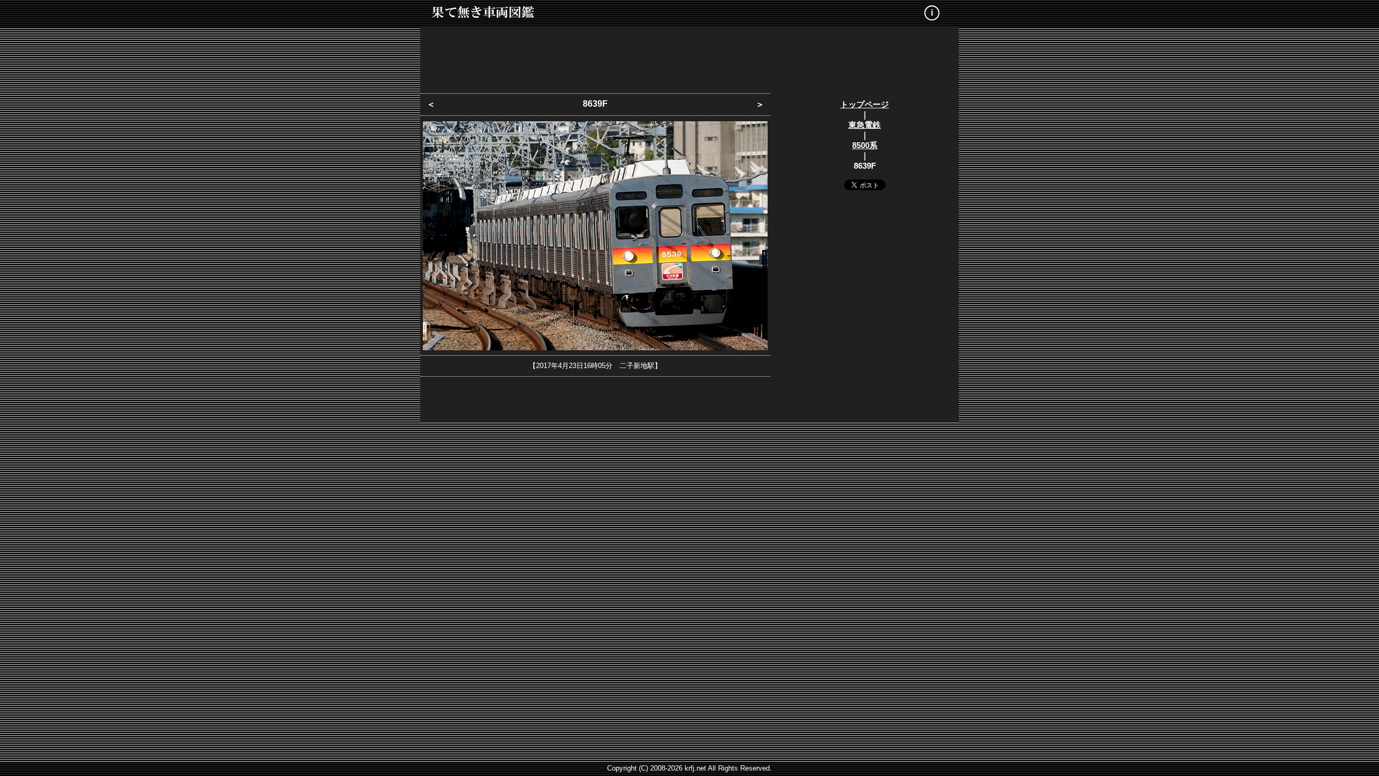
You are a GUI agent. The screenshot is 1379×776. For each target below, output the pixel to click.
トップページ (864, 104)
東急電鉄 (864, 124)
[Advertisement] (689, 56)
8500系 (864, 145)
